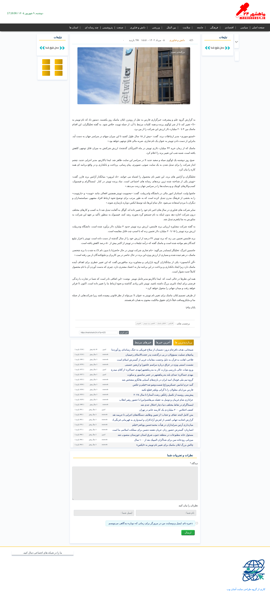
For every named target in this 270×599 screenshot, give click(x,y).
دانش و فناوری (137, 27)
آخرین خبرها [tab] (163, 342)
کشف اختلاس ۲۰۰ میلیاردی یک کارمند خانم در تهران (166, 409)
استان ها (73, 27)
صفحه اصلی (258, 27)
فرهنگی (214, 27)
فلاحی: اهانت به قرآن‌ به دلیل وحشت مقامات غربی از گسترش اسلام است (155, 359)
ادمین (104, 349)
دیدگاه (194, 463)
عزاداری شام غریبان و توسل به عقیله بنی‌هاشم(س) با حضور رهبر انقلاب (156, 399)
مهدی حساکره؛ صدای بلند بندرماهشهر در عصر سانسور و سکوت (160, 374)
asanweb (105, 354)
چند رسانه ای (91, 27)
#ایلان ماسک (161, 323)
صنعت (120, 27)
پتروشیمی (107, 27)
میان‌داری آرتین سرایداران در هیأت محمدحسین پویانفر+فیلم (162, 424)
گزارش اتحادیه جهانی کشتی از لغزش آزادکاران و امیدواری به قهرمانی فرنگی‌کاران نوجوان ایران (144, 419)
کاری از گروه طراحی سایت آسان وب (246, 589)
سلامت (186, 27)
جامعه (200, 27)
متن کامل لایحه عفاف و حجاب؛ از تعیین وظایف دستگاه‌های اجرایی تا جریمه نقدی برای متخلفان (144, 414)
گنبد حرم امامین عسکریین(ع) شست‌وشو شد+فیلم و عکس (163, 384)
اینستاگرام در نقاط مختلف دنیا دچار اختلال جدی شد (167, 404)
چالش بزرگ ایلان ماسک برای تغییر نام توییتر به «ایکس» (164, 445)
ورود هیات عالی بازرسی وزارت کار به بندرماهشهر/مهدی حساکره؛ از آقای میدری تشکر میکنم (145, 369)
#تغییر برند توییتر (149, 323)
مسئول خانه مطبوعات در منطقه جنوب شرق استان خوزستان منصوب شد (155, 435)
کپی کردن (124, 332)
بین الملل (171, 27)
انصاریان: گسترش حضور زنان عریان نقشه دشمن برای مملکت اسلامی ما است (152, 430)
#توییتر (138, 323)
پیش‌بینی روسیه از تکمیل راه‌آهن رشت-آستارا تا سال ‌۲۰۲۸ (163, 394)
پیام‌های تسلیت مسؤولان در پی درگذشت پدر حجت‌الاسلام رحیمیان (159, 354)
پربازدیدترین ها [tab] (183, 342)
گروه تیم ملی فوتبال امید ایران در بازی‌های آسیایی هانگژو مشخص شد (157, 379)
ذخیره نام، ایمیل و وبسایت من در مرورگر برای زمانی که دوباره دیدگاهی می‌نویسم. (150, 523)
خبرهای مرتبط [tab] (143, 342)
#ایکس (170, 323)
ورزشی (156, 27)
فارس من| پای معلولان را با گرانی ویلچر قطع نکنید (167, 389)
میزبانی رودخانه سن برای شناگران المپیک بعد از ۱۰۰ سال (163, 440)
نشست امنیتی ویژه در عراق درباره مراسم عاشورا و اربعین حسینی (159, 364)
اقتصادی (229, 27)
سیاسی (244, 27)
